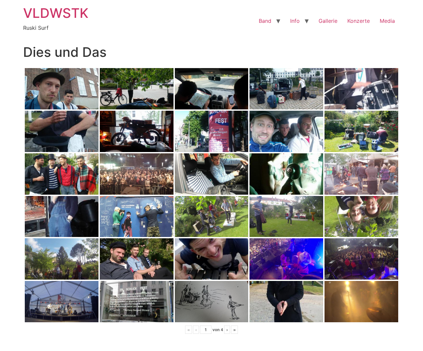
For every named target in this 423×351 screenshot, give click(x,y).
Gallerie (328, 21)
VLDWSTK (56, 13)
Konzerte (358, 21)
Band (265, 21)
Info (295, 21)
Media (387, 21)
